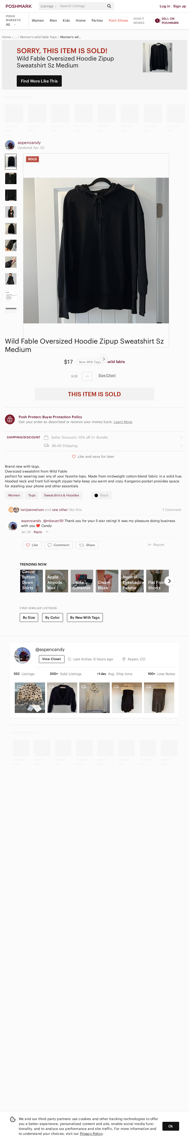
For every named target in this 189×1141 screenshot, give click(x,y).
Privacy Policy (91, 1133)
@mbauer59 (53, 521)
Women (38, 20)
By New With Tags (84, 617)
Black (104, 495)
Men (53, 20)
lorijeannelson (33, 509)
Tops (32, 495)
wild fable (116, 361)
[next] (104, 359)
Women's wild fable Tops (38, 37)
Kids (66, 20)
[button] (49, 6)
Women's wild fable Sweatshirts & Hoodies (71, 37)
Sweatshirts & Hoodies (61, 495)
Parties (97, 20)
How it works (139, 21)
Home (81, 20)
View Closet (51, 659)
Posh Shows (118, 20)
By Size (29, 617)
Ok (170, 1126)
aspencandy (29, 142)
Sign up (179, 6)
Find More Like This (39, 81)
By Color (52, 617)
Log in (165, 6)
